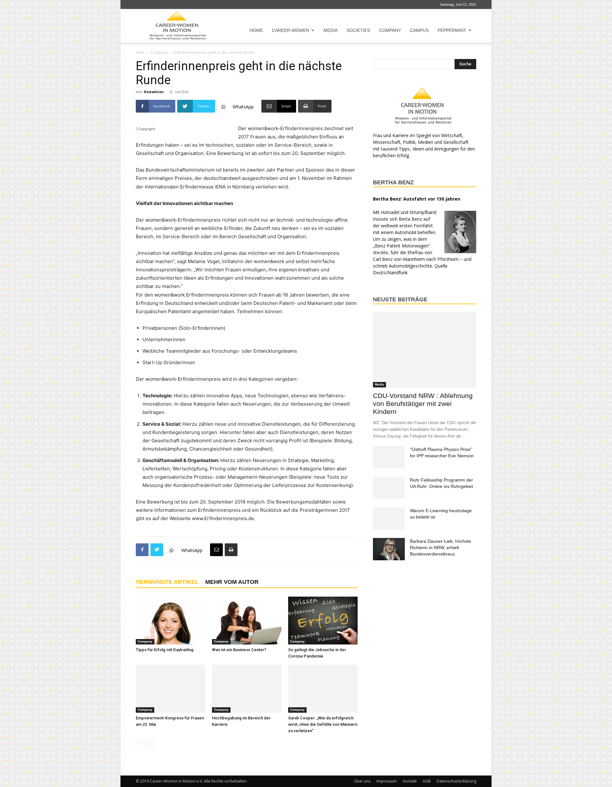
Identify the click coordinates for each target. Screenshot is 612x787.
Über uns (362, 781)
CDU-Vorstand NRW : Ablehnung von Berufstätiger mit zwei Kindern (423, 403)
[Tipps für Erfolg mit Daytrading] (170, 620)
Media (331, 30)
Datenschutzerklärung (456, 781)
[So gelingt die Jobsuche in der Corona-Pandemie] (323, 620)
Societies (358, 30)
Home (256, 30)
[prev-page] (140, 743)
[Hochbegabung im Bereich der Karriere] (246, 689)
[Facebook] (142, 549)
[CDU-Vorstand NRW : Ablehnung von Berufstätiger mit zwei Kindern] (424, 350)
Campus (419, 30)
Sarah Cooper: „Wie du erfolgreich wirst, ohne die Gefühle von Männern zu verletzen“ (322, 724)
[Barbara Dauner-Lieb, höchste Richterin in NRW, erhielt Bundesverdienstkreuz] (389, 549)
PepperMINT (452, 30)
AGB (427, 781)
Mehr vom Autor (232, 582)
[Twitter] (156, 549)
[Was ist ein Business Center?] (246, 620)
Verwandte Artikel (167, 582)
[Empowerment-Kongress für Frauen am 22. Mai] (170, 689)
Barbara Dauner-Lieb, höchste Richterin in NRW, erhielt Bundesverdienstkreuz (440, 547)
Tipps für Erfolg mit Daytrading (164, 649)
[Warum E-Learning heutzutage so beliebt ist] (389, 518)
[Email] (216, 549)
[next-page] (150, 743)
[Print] (231, 549)
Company (390, 30)
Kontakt (410, 781)
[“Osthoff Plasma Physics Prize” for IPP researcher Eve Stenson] (389, 457)
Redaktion (154, 91)
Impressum (386, 781)
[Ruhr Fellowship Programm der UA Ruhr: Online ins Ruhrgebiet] (389, 488)
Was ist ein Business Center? (239, 649)
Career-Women (290, 30)
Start (140, 52)
